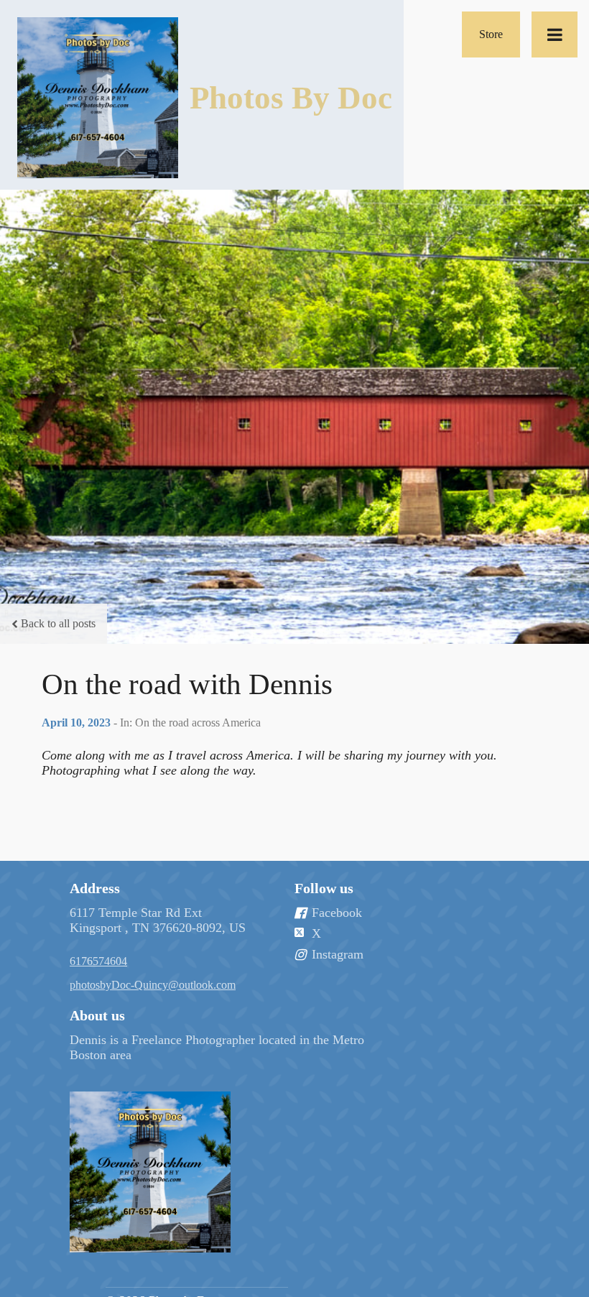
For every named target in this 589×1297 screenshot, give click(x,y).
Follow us (323, 888)
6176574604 (98, 961)
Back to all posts (58, 623)
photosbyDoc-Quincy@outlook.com (153, 985)
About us (97, 1015)
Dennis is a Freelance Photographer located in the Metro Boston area (217, 1047)
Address (95, 888)
